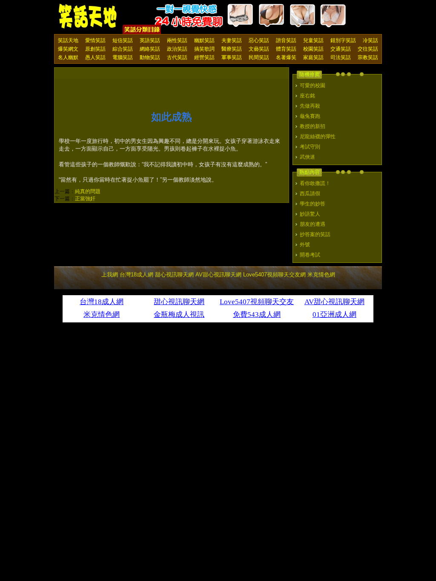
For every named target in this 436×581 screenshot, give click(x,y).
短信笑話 (122, 40)
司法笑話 (340, 57)
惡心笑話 (259, 40)
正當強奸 (85, 199)
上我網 (109, 274)
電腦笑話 (122, 57)
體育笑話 (286, 49)
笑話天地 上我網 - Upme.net (88, 17)
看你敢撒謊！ (315, 183)
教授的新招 (312, 126)
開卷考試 (310, 255)
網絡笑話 (150, 49)
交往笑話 (368, 49)
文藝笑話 (259, 49)
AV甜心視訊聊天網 (218, 274)
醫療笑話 (231, 49)
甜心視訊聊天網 (174, 274)
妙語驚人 (310, 214)
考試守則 (310, 147)
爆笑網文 (68, 49)
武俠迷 (307, 157)
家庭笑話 (313, 57)
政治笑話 (177, 49)
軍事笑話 (231, 57)
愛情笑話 (95, 40)
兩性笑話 (177, 40)
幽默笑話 (204, 40)
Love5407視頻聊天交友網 (274, 274)
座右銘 (307, 96)
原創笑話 (95, 49)
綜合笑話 (122, 49)
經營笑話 (204, 57)
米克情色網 (321, 274)
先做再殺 (310, 106)
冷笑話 (370, 40)
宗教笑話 (368, 57)
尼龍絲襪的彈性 (318, 137)
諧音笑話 (286, 40)
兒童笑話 (313, 40)
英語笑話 (150, 40)
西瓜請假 (310, 194)
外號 (305, 245)
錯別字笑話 (343, 40)
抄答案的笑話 (315, 234)
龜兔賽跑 (310, 116)
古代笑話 (177, 57)
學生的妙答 (312, 204)
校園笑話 (313, 49)
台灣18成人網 (136, 274)
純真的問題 (87, 191)
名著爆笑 (286, 57)
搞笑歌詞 (204, 49)
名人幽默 (68, 57)
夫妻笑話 (231, 40)
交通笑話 (340, 49)
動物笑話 (150, 57)
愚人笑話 (95, 57)
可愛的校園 (312, 85)
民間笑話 (259, 57)
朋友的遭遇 (312, 224)
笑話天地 (68, 40)
